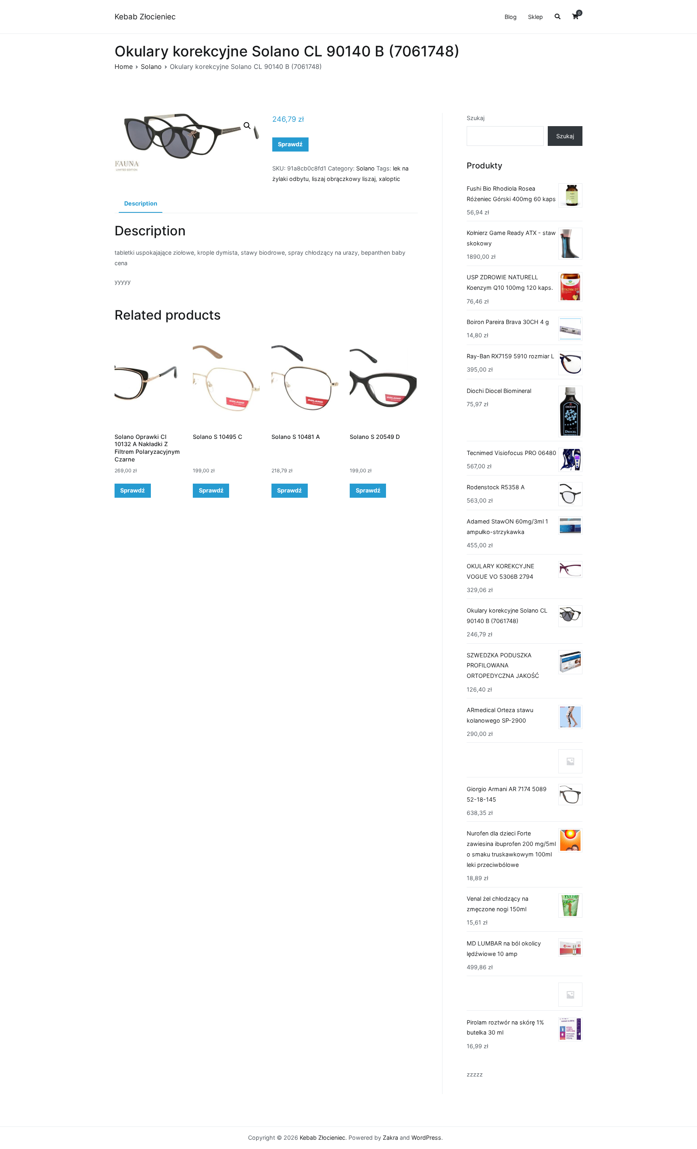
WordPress (426, 1137)
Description (140, 203)
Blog (511, 16)
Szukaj (475, 117)
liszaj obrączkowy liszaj (344, 178)
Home (124, 66)
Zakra (390, 1137)
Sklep (535, 16)
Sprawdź (290, 144)
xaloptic (389, 178)
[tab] (140, 203)
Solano (151, 66)
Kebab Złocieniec (145, 16)
